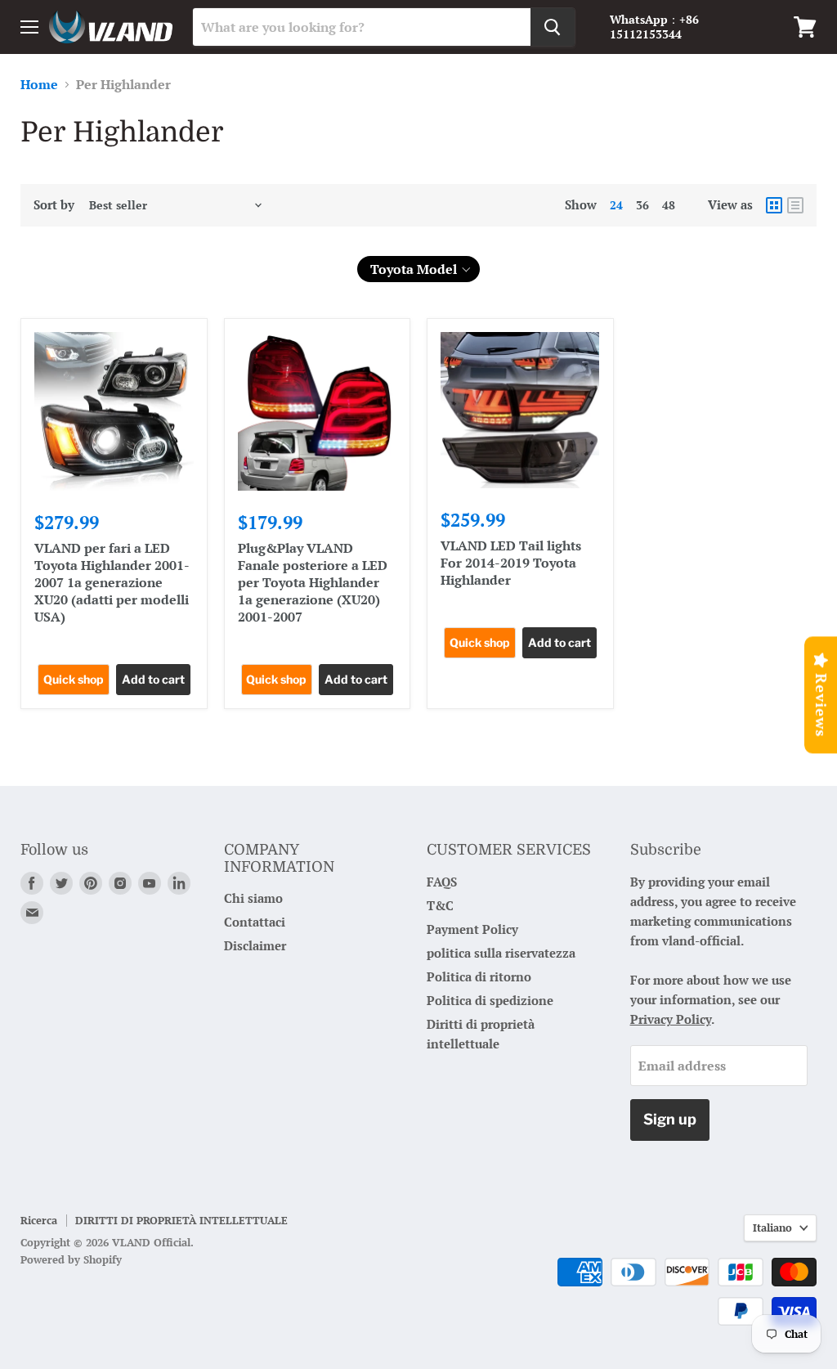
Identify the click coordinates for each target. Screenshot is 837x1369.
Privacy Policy (670, 1019)
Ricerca (38, 1220)
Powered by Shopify (71, 1259)
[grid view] (774, 205)
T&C (440, 905)
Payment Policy (472, 929)
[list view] (795, 205)
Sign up (669, 1119)
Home (39, 84)
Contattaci (254, 921)
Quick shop (73, 679)
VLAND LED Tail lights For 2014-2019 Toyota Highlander (511, 562)
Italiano (772, 1227)
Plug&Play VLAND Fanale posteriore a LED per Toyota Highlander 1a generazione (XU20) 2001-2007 (312, 582)
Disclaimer (255, 945)
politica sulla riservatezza (501, 953)
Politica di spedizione (490, 1000)
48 (668, 205)
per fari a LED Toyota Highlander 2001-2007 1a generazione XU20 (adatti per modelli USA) (112, 582)
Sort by (54, 205)
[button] (418, 269)
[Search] (552, 27)
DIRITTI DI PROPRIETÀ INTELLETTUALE (181, 1220)
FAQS (442, 881)
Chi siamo (253, 898)
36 (642, 205)
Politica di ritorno (479, 976)
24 (616, 205)
